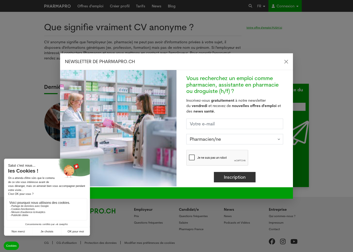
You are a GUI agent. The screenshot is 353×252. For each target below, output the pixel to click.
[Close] (286, 61)
